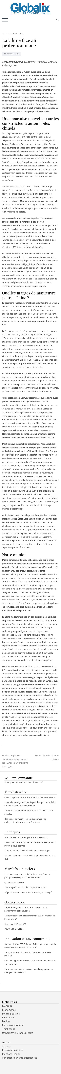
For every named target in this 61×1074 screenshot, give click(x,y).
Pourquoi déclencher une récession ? (23, 782)
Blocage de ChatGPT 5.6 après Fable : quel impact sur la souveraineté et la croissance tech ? (30, 946)
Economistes (9, 1009)
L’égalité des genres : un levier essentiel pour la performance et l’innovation (25, 909)
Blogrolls (7, 1005)
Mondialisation (11, 54)
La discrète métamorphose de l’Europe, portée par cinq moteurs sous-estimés (29, 844)
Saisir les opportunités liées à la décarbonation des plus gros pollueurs (29, 962)
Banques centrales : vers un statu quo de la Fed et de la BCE (29, 857)
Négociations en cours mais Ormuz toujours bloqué (28, 892)
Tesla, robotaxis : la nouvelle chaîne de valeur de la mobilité (27, 954)
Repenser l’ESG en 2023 (15, 924)
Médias (6, 1021)
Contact (6, 1046)
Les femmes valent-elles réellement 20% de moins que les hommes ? (29, 917)
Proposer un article (12, 1050)
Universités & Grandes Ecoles (17, 1032)
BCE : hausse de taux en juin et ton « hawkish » (26, 837)
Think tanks (8, 1028)
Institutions (8, 1017)
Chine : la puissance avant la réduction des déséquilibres (30, 797)
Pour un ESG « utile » (13, 928)
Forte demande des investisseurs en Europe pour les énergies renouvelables (28, 971)
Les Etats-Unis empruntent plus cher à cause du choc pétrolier (28, 812)
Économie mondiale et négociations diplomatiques (27, 850)
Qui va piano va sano (14, 882)
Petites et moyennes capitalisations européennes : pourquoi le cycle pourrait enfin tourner (27, 876)
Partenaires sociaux (12, 1025)
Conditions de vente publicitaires (19, 1057)
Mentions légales (11, 1053)
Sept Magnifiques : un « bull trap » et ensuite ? (25, 887)
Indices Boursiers (11, 1013)
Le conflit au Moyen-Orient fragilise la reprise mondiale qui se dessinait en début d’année (29, 804)
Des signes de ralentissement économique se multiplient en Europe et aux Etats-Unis (25, 821)
